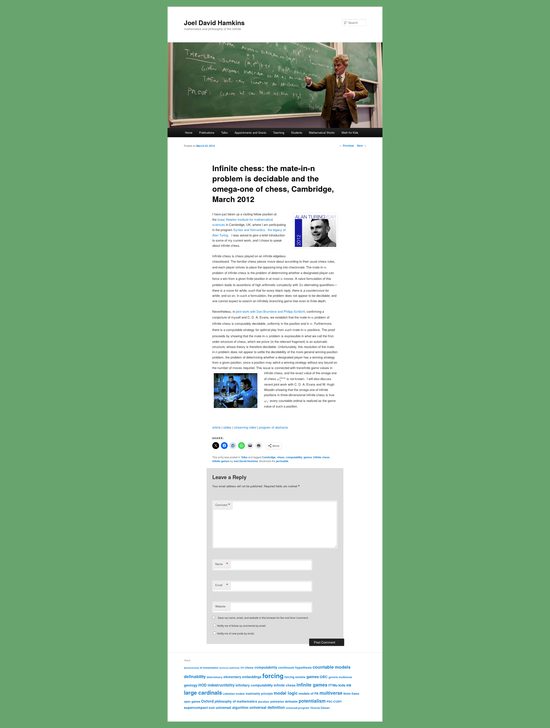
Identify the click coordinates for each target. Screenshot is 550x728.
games (308, 457)
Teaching (278, 132)
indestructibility (221, 685)
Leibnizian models (234, 694)
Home (188, 132)
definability (195, 676)
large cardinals (203, 692)
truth (212, 708)
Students (296, 132)
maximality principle (259, 693)
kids (341, 685)
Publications (206, 132)
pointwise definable (284, 701)
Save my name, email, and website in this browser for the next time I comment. (263, 617)
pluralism (263, 701)
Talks (224, 132)
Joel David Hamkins (214, 22)
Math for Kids (350, 132)
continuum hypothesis (295, 667)
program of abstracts (273, 427)
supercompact (196, 707)
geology (190, 685)
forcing (273, 675)
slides (227, 427)
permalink (282, 461)
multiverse (330, 693)
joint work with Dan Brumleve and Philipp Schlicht (270, 311)
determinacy (215, 677)
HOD (202, 685)
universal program (297, 708)
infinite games (220, 461)
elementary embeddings (242, 676)
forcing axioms (295, 677)
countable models (331, 667)
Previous (347, 145)
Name (221, 564)
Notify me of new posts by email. (236, 633)
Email (221, 585)
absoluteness (191, 667)
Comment (222, 504)
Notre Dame (351, 693)
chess (280, 457)
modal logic (286, 693)
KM (348, 685)
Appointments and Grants (250, 132)
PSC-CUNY (334, 701)
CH (242, 667)
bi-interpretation (209, 667)
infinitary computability (254, 685)
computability (294, 457)
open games (192, 701)
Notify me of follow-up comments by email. (241, 625)
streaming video (245, 427)
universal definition (267, 707)
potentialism (312, 700)
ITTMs (333, 685)
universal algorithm (232, 707)
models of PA (309, 693)
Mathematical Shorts (322, 132)
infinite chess (321, 457)
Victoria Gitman (320, 708)
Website (220, 606)
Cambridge (269, 457)
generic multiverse (340, 677)
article (216, 427)
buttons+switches (229, 667)
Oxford (207, 701)
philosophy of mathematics (236, 701)
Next (361, 145)
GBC (324, 676)
